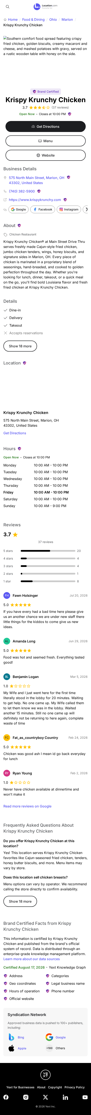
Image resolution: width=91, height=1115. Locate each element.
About (41, 1087)
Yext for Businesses (20, 1087)
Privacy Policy (75, 1087)
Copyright (55, 1087)
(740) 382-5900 (22, 191)
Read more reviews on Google (27, 806)
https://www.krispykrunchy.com (35, 200)
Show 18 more (20, 346)
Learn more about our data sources (31, 959)
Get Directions (14, 433)
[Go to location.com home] (46, 6)
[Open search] (7, 7)
